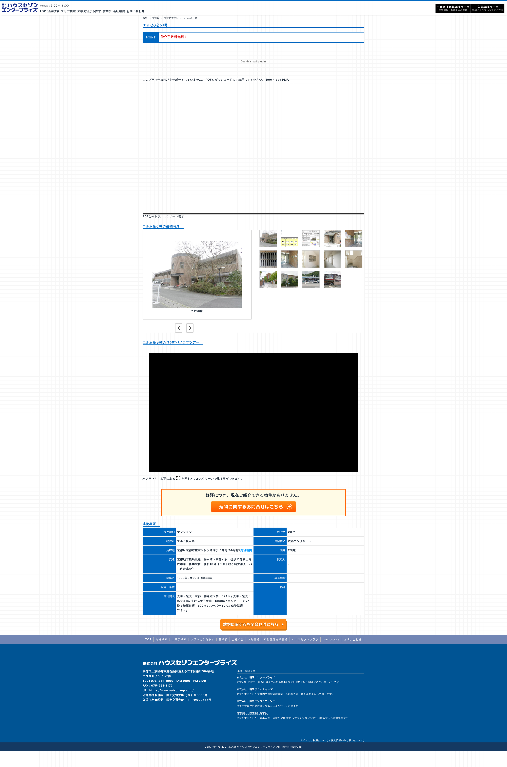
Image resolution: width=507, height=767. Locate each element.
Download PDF (277, 79)
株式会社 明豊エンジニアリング (256, 701)
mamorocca (331, 639)
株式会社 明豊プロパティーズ (255, 689)
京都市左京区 (171, 18)
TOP (43, 11)
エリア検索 (68, 11)
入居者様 (254, 639)
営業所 (107, 11)
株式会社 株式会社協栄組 (252, 713)
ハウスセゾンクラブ (305, 639)
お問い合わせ (136, 11)
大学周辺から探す (89, 11)
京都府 (155, 18)
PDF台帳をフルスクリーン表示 (163, 216)
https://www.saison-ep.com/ (171, 690)
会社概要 (119, 11)
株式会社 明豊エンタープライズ (256, 677)
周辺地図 (246, 550)
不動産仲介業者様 (276, 639)
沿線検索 (53, 11)
